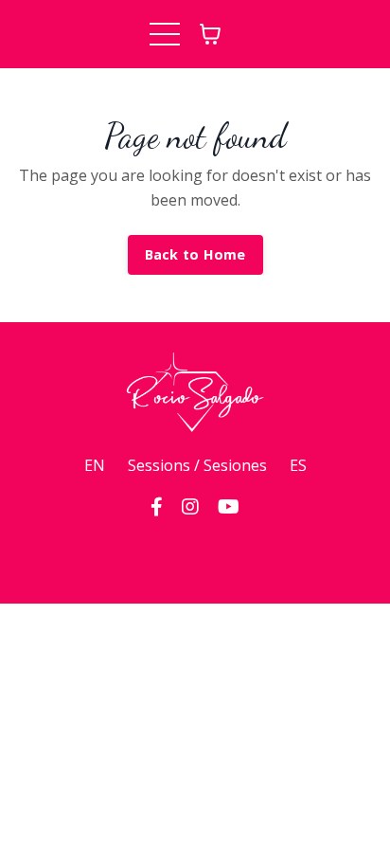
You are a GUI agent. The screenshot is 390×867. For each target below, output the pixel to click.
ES (298, 465)
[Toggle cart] (210, 34)
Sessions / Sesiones (197, 465)
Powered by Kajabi (195, 555)
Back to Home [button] (195, 254)
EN (94, 465)
